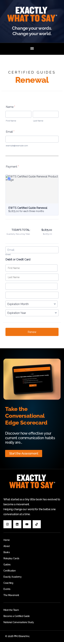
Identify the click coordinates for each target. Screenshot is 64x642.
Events (6, 589)
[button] (32, 48)
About (6, 546)
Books (6, 552)
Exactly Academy (12, 576)
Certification (9, 570)
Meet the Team (11, 610)
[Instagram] (7, 524)
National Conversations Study (18, 622)
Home (6, 540)
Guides (6, 564)
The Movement (11, 595)
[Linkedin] (17, 524)
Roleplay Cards (11, 558)
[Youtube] (27, 524)
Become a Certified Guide (16, 616)
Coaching (8, 583)
